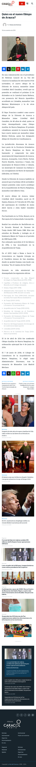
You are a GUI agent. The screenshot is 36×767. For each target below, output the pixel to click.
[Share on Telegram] (27, 69)
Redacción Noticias (12, 667)
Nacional (4, 563)
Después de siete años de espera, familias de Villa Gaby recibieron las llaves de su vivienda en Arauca (17, 433)
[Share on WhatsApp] (13, 69)
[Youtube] (32, 715)
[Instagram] (21, 715)
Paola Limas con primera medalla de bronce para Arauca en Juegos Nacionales (26, 386)
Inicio (3, 11)
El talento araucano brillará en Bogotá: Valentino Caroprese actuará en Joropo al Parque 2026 (17, 478)
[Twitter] (29, 715)
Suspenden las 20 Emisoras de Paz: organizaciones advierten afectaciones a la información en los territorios (17, 617)
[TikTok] (25, 715)
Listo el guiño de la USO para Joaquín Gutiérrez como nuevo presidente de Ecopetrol (18, 566)
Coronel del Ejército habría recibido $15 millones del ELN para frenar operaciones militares (16, 541)
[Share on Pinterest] (18, 69)
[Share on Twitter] (9, 69)
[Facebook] (17, 715)
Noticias (8, 11)
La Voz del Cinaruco (13, 764)
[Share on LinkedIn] (23, 69)
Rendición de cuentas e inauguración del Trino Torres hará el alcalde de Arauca (9, 386)
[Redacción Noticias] (5, 25)
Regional (4, 538)
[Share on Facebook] (4, 69)
